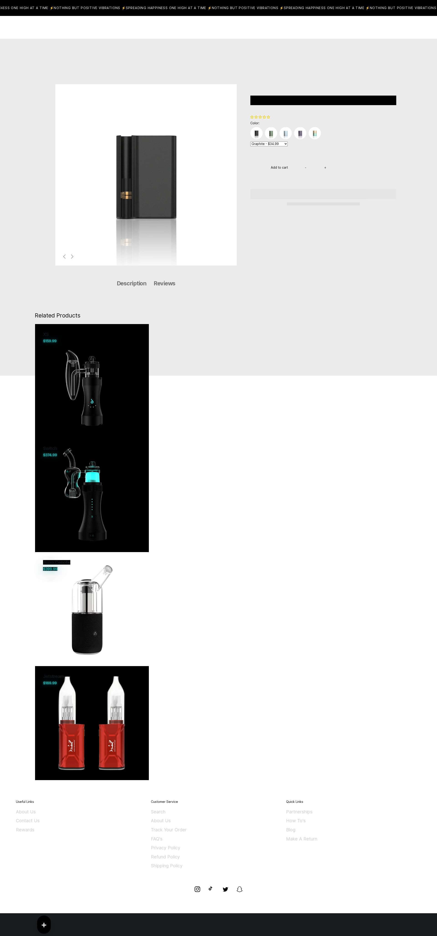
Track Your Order (169, 830)
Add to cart (279, 167)
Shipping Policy (167, 866)
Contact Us (28, 821)
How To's (296, 821)
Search (158, 812)
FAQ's (157, 839)
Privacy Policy (165, 848)
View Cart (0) (234, 27)
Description (131, 283)
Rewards (25, 830)
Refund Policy (165, 857)
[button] (260, 117)
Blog (290, 830)
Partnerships (299, 812)
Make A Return (301, 839)
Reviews (164, 283)
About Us (26, 812)
